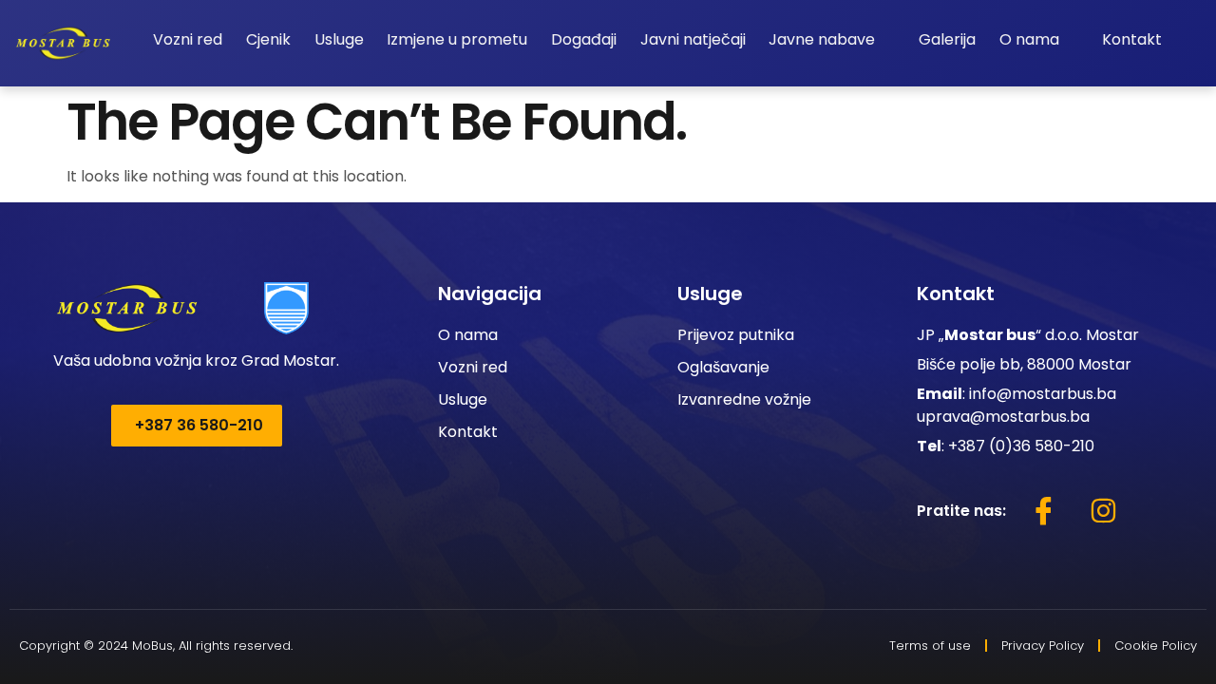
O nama (1029, 39)
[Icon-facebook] (1043, 511)
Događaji (584, 39)
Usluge (339, 39)
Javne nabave (822, 39)
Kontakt (1132, 39)
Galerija (947, 39)
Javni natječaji (693, 39)
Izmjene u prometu (457, 39)
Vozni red (187, 39)
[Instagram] (1102, 511)
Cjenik (268, 39)
